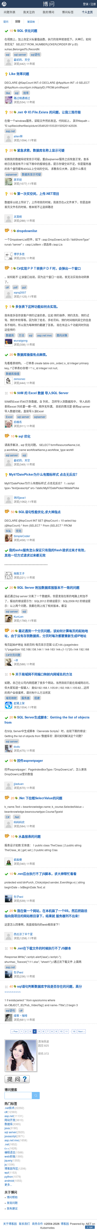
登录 (85, 4)
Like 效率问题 (19, 73)
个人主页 (87, 12)
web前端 (14, 1156)
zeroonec (19, 379)
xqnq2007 (20, 292)
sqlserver (11, 174)
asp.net (10, 131)
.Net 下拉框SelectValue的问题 (40, 798)
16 (74, 1031)
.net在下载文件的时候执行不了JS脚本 (44, 948)
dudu (17, 746)
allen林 (18, 136)
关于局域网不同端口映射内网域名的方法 (43, 674)
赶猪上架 (19, 703)
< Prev (15, 1031)
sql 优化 (24, 436)
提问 (5, 21)
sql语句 (35, 54)
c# (7, 287)
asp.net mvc (44, 335)
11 (66, 1031)
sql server (20, 54)
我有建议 (12, 1208)
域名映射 (11, 698)
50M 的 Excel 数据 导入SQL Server (42, 393)
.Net (16, 817)
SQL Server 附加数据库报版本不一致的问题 (48, 587)
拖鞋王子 (19, 573)
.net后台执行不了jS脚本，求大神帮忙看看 (46, 873)
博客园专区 (15, 1168)
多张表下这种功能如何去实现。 (37, 306)
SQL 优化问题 (27, 30)
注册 (93, 4)
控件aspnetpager (30, 760)
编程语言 (14, 1152)
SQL (8, 531)
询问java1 (20, 497)
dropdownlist (27, 230)
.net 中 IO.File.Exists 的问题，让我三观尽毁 (49, 112)
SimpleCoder (22, 536)
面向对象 (62, 335)
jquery (12, 1160)
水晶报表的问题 (29, 836)
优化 (18, 531)
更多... (8, 1184)
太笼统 (18, 216)
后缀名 (18, 422)
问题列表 (10, 12)
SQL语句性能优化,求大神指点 (39, 511)
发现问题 (12, 1203)
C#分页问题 (13, 655)
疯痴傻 (18, 859)
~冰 (16, 660)
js (10, 1164)
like (8, 93)
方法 (21, 335)
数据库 (10, 335)
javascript (14, 1136)
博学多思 (19, 254)
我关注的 (29, 12)
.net (11, 1144)
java (11, 1128)
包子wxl (18, 896)
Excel (9, 417)
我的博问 (48, 12)
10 (61, 1031)
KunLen (18, 616)
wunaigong (21, 340)
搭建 (37, 698)
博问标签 (68, 12)
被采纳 (31, 21)
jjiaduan (19, 784)
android (13, 1180)
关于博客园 (10, 1223)
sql (7, 54)
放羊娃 (18, 179)
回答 (17, 21)
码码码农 (19, 822)
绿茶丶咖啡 (20, 1015)
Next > (81, 1031)
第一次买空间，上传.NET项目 (38, 193)
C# (7, 817)
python (13, 1176)
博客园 (65, 1223)
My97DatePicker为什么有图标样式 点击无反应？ (44, 474)
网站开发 (14, 1120)
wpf (11, 1172)
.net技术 (14, 1108)
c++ (11, 1148)
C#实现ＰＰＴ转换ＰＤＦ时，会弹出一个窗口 (49, 268)
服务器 (25, 698)
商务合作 (37, 1223)
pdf (15, 287)
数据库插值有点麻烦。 (33, 354)
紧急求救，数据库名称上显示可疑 (41, 150)
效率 (26, 93)
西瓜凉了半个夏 (23, 934)
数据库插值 (12, 374)
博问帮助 (12, 1197)
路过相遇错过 (22, 98)
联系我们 (24, 1223)
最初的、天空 (22, 59)
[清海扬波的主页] (21, 1056)
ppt (24, 287)
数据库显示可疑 (31, 174)
